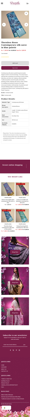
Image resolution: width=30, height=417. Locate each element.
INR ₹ (7, 407)
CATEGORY (4, 367)
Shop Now (15, 252)
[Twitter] (13, 350)
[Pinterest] (16, 350)
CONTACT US (4, 371)
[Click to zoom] (26, 13)
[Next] (26, 25)
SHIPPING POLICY (5, 381)
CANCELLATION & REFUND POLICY (9, 385)
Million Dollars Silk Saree (7, 394)
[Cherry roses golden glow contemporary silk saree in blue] (8, 189)
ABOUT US (3, 369)
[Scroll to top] (26, 412)
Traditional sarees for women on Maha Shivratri (12, 398)
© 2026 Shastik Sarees (6, 404)
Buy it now (15, 68)
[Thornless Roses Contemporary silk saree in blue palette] (8, 215)
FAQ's (2, 387)
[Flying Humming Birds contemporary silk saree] (22, 215)
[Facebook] (10, 350)
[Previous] (4, 25)
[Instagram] (19, 350)
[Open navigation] (4, 3)
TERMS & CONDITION (6, 378)
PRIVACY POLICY (5, 383)
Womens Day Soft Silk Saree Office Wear (10, 396)
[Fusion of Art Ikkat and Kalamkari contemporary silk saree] (22, 189)
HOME (2, 365)
